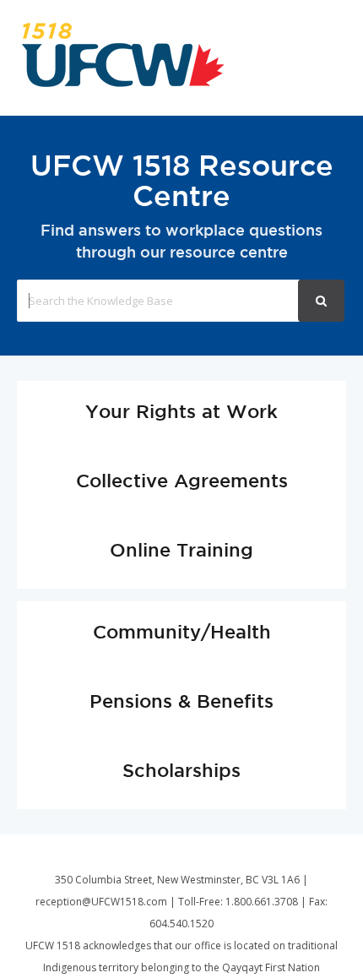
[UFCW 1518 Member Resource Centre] (122, 83)
